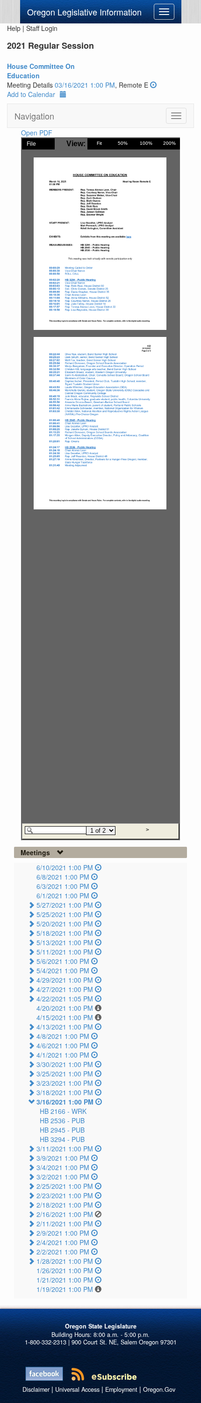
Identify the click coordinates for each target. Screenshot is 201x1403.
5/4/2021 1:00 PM (62, 970)
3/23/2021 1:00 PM (64, 1083)
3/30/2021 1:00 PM (64, 1064)
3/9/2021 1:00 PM (62, 1158)
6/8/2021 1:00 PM (62, 876)
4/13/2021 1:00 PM (64, 1026)
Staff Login (41, 28)
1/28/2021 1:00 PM (64, 1261)
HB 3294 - (62, 1139)
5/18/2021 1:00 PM (64, 933)
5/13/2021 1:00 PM (64, 942)
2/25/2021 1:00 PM (64, 1186)
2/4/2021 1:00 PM (62, 1242)
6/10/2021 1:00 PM (64, 867)
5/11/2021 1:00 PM (64, 951)
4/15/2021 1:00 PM (64, 1017)
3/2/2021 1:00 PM (62, 1176)
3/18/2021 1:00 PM (64, 1092)
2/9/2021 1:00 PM (62, 1233)
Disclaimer (36, 1389)
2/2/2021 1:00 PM (62, 1251)
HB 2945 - (62, 1129)
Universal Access (77, 1389)
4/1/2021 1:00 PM (62, 1055)
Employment (121, 1389)
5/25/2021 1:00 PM (64, 914)
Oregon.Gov (159, 1389)
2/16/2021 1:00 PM (64, 1214)
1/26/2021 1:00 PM (64, 1270)
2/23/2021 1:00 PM (64, 1195)
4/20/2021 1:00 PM (64, 1008)
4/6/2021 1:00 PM (62, 1045)
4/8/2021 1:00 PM (62, 1036)
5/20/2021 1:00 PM (64, 923)
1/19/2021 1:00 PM (64, 1289)
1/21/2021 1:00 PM (64, 1279)
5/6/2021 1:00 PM (62, 961)
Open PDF (36, 132)
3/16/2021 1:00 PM (64, 1101)
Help (14, 28)
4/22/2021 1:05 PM (64, 998)
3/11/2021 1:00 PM (64, 1148)
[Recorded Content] (153, 85)
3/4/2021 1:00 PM (62, 1167)
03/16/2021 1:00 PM (85, 85)
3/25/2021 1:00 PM (64, 1073)
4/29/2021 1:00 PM (64, 980)
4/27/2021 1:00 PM (64, 989)
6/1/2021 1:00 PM (62, 895)
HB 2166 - (63, 1111)
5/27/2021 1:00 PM (64, 905)
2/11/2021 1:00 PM (64, 1223)
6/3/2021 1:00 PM (62, 886)
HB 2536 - (62, 1120)
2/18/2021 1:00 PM (64, 1204)
